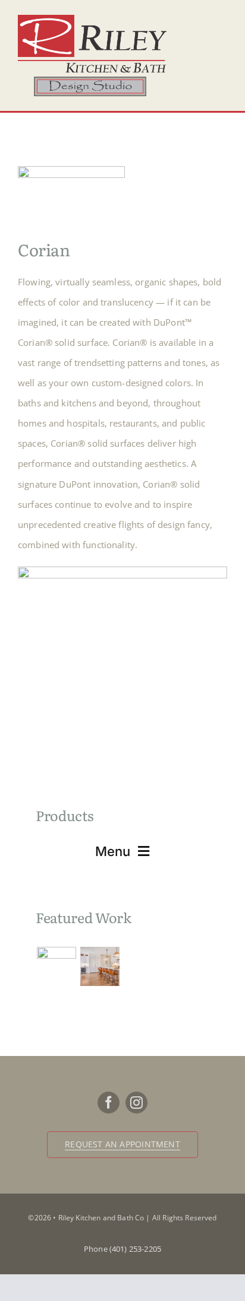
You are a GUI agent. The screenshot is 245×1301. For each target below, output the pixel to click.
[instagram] (136, 1103)
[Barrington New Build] (99, 966)
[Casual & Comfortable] (56, 966)
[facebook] (109, 1103)
